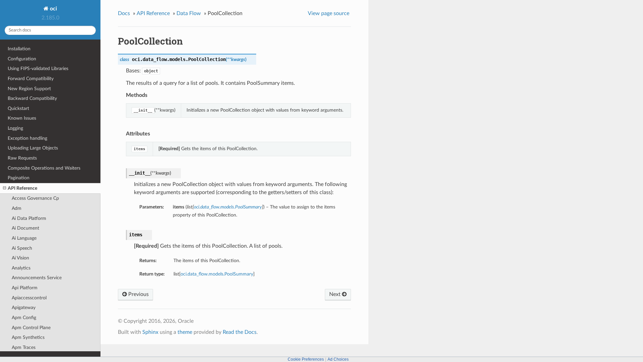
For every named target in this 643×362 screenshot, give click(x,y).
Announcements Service (37, 277)
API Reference (22, 188)
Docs (124, 13)
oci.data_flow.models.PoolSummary (217, 274)
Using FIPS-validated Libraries (38, 68)
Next (335, 294)
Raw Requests (22, 158)
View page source (328, 13)
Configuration (22, 58)
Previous (138, 294)
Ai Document (25, 228)
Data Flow (188, 13)
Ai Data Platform (29, 218)
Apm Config (24, 317)
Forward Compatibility (31, 78)
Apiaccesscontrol (29, 297)
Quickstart (18, 108)
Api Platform (25, 287)
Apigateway (23, 307)
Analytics (21, 267)
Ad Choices (338, 359)
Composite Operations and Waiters (44, 168)
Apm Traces (23, 347)
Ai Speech (22, 248)
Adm (16, 208)
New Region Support (29, 88)
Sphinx (150, 332)
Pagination (18, 177)
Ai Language (24, 238)
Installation (19, 48)
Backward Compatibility (32, 98)
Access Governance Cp (35, 198)
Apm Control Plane (31, 327)
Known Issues (22, 118)
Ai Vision (20, 257)
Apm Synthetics (28, 337)
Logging (15, 128)
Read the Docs (240, 332)
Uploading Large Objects (33, 147)
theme (184, 332)
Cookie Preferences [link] (306, 359)
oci (53, 8)
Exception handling (27, 138)
